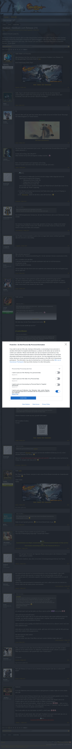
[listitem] (36, 369)
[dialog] (36, 374)
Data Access (36, 404)
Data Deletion (26, 404)
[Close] (66, 345)
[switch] (57, 372)
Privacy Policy (46, 404)
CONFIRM (23, 398)
